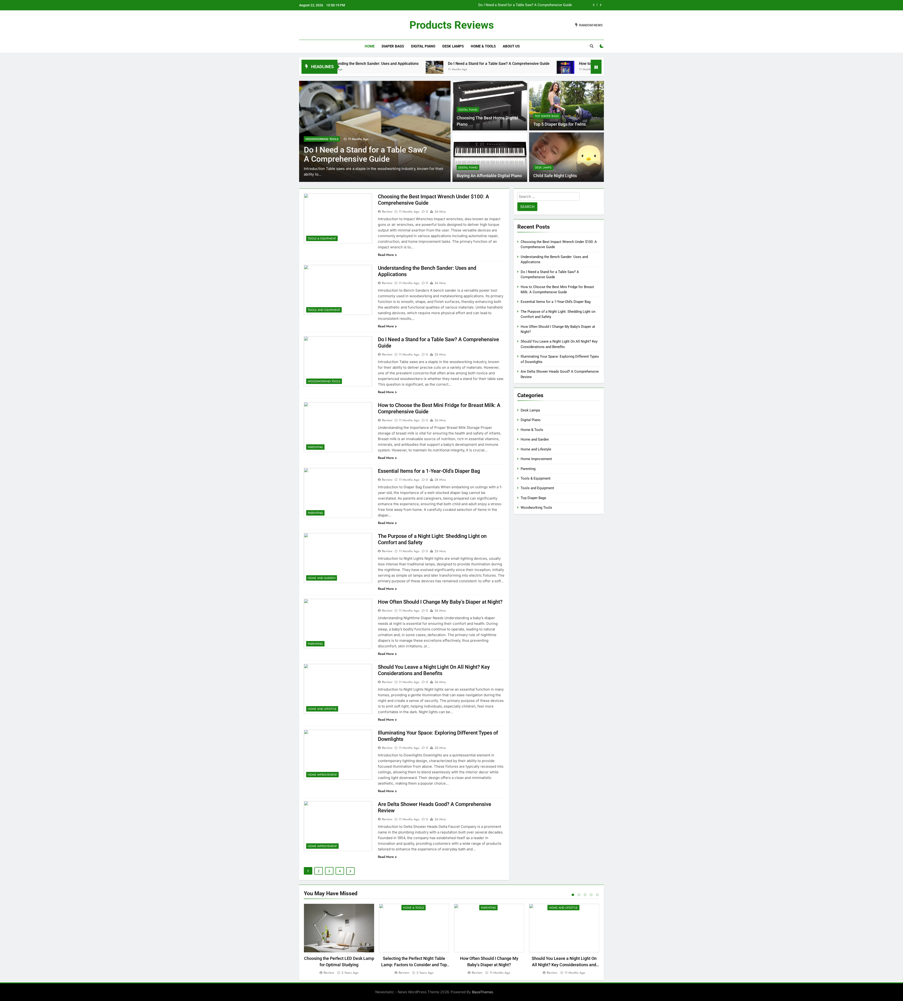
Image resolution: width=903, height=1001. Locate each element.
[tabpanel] (338, 939)
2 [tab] (579, 895)
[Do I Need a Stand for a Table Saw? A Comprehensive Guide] (362, 69)
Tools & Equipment (322, 238)
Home (370, 46)
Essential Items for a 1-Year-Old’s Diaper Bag (429, 471)
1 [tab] (573, 895)
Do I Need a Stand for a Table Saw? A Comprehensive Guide (426, 63)
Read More (386, 254)
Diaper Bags (393, 46)
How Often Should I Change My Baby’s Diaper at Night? (440, 602)
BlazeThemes (482, 992)
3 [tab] (585, 895)
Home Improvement (322, 775)
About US (511, 46)
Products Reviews (451, 25)
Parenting (313, 139)
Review (387, 211)
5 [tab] (597, 895)
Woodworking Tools (324, 381)
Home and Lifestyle (322, 709)
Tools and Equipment (324, 310)
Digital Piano (423, 46)
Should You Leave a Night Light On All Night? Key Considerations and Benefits (564, 965)
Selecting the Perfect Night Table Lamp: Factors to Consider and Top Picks (414, 965)
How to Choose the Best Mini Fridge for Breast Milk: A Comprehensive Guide (511, 5)
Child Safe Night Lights (555, 175)
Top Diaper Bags (547, 116)
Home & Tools (483, 46)
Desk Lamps (453, 46)
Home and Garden (321, 578)
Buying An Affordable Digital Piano (489, 175)
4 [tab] (591, 895)
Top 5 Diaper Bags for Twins (559, 124)
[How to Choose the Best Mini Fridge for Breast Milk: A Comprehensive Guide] (493, 69)
